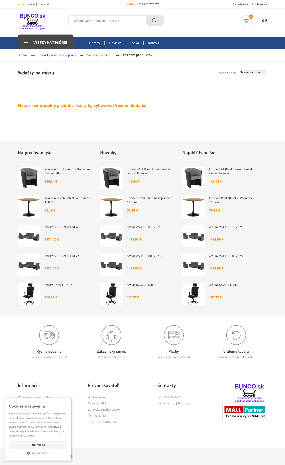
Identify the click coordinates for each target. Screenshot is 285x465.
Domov (22, 55)
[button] (38, 453)
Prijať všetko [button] (38, 444)
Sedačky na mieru (99, 55)
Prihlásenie (259, 4)
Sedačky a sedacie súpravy (57, 55)
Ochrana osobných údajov (36, 397)
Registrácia (240, 4)
